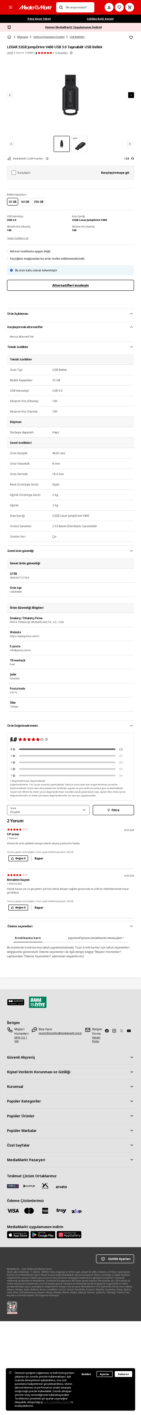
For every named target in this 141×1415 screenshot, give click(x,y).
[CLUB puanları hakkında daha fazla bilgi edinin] (47, 158)
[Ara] (61, 7)
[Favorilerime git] (119, 7)
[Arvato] (61, 1187)
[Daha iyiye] (37, 1002)
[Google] (42, 1234)
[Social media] (108, 1031)
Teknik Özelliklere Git (17, 238)
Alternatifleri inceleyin (70, 285)
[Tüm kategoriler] (10, 7)
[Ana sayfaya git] (35, 7)
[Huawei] (69, 1234)
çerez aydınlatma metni (56, 1402)
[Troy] (61, 1211)
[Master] (29, 1211)
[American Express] (45, 1211)
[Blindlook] (15, 1002)
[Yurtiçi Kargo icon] (45, 1186)
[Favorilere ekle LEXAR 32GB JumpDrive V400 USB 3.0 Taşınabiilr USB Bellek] (131, 37)
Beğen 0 (20, 858)
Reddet (86, 1374)
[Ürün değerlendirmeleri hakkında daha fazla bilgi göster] (71, 53)
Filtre (116, 810)
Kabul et (123, 1374)
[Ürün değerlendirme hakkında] (46, 739)
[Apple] (18, 1234)
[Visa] (13, 1211)
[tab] (27, 938)
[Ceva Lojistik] (13, 1186)
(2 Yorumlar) (61, 52)
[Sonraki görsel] (131, 95)
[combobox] (78, 7)
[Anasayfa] (9, 37)
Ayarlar (104, 1374)
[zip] (77, 1211)
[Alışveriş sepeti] (129, 7)
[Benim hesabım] (109, 7)
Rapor (39, 858)
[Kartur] (29, 1186)
